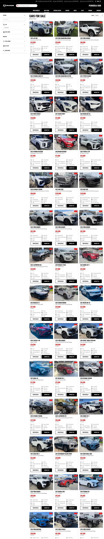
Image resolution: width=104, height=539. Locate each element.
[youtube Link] (98, 1)
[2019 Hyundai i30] (91, 482)
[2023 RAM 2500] (66, 180)
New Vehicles (36, 10)
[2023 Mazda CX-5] (41, 293)
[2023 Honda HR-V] (91, 255)
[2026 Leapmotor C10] (66, 407)
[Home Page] (8, 6)
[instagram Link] (100, 1)
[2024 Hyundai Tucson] (41, 407)
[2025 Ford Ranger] (91, 29)
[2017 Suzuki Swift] (66, 104)
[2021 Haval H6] (41, 369)
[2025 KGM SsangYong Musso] (66, 29)
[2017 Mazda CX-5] (66, 369)
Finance (90, 10)
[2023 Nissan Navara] (66, 293)
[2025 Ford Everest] (66, 520)
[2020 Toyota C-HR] (91, 142)
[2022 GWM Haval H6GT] (91, 444)
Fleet (82, 10)
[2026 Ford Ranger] (41, 482)
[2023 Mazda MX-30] (91, 104)
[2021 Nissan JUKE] (66, 482)
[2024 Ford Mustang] (41, 520)
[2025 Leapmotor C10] (41, 255)
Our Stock (46, 10)
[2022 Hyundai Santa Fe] (41, 66)
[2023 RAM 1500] (91, 180)
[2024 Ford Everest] (41, 104)
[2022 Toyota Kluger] (91, 66)
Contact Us (46, 54)
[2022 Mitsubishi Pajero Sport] (66, 444)
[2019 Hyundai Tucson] (91, 369)
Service (67, 10)
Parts (75, 10)
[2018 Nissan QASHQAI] (66, 142)
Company (99, 10)
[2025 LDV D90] (41, 29)
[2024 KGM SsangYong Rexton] (66, 66)
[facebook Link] (96, 1)
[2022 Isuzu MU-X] (41, 444)
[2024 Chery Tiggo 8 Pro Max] (91, 331)
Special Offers (57, 10)
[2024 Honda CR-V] (91, 407)
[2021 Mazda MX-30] (91, 293)
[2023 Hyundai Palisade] (41, 142)
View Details (36, 54)
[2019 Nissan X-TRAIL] (66, 255)
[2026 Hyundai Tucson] (41, 180)
